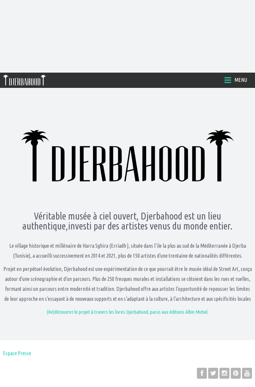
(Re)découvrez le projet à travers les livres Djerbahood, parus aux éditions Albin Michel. (128, 312)
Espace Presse (17, 353)
